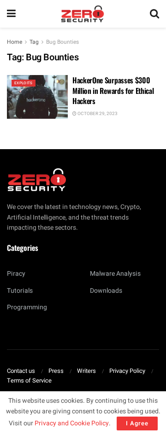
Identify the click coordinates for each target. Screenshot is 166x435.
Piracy (16, 273)
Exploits (23, 83)
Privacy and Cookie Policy (72, 423)
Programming (27, 307)
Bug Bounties (62, 42)
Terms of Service (29, 380)
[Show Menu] (11, 14)
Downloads (106, 291)
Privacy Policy (127, 370)
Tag (34, 42)
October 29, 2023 (97, 113)
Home (14, 42)
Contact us (21, 370)
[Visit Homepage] (82, 14)
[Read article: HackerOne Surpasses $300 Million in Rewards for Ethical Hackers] (37, 96)
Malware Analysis (115, 273)
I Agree (137, 423)
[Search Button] (154, 14)
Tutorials (20, 291)
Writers (86, 370)
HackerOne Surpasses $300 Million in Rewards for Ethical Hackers (113, 90)
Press (56, 370)
